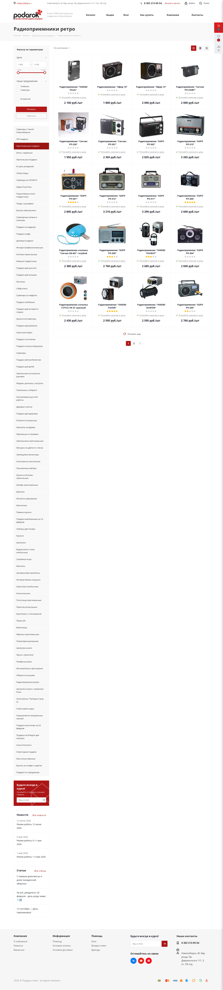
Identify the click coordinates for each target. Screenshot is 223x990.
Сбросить (31, 116)
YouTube (141, 961)
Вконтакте (133, 961)
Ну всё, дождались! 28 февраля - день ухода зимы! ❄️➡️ (31, 896)
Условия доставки (63, 949)
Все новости (39, 815)
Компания (20, 936)
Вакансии (19, 949)
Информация (61, 936)
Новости (18, 945)
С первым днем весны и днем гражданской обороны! (29, 880)
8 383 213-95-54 (190, 942)
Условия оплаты (62, 945)
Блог (93, 941)
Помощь (57, 941)
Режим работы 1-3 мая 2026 (31, 856)
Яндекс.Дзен (149, 961)
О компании (20, 941)
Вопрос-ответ (98, 945)
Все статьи (40, 870)
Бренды (95, 949)
